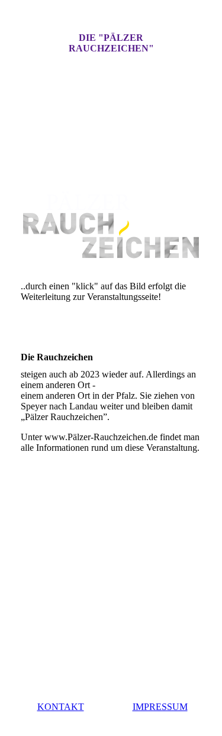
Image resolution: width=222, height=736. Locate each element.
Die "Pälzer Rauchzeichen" (111, 43)
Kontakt (60, 707)
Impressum (160, 707)
